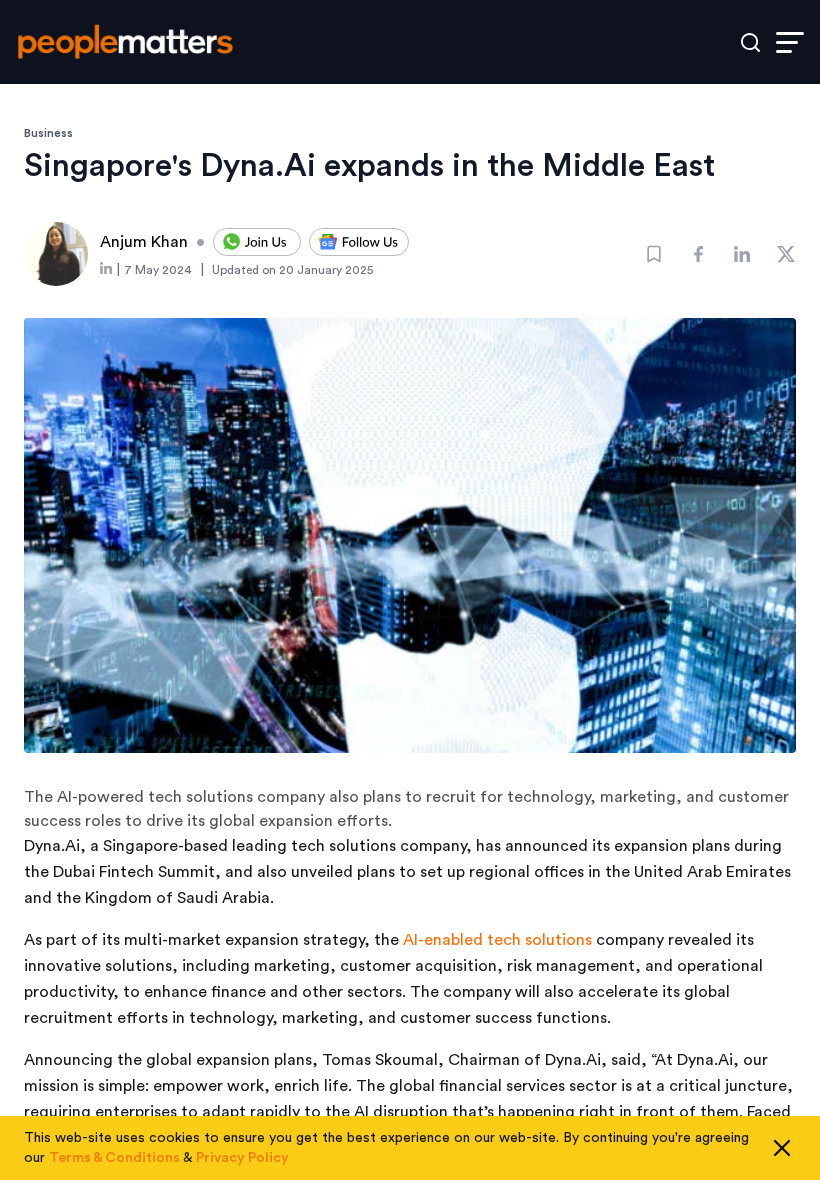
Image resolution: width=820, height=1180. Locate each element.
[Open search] (750, 42)
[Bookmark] (654, 254)
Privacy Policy (242, 1158)
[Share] (698, 254)
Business (48, 133)
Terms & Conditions (114, 1158)
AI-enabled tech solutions (497, 940)
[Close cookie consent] (782, 1148)
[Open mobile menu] (790, 42)
